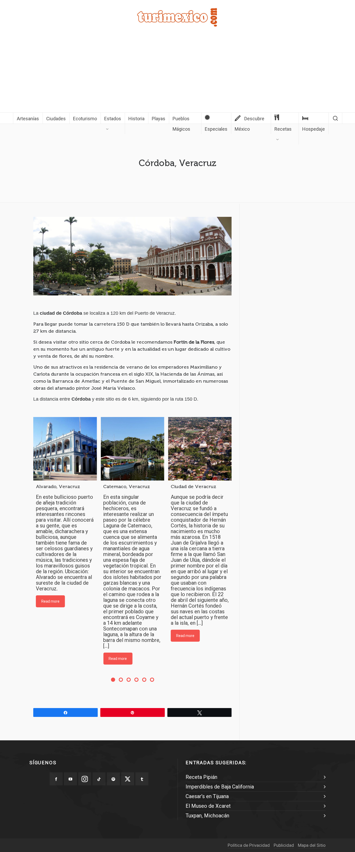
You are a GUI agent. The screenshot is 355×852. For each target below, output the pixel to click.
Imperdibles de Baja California (220, 787)
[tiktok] (99, 778)
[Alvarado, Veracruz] (65, 449)
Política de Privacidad (249, 845)
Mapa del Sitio (312, 845)
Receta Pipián (201, 777)
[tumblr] (141, 778)
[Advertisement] (177, 73)
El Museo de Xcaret (208, 806)
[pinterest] (113, 778)
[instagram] (84, 778)
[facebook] (56, 778)
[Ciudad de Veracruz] (200, 449)
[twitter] (127, 778)
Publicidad (284, 845)
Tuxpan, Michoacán (207, 815)
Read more (50, 601)
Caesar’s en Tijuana (207, 796)
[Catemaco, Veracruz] (132, 449)
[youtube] (70, 778)
